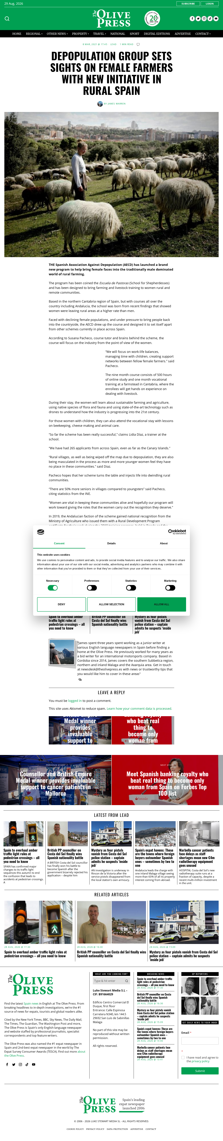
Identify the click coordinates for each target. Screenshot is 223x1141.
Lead (113, 44)
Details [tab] (111, 543)
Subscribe (188, 3)
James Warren (117, 103)
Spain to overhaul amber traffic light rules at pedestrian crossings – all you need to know (67, 622)
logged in (75, 701)
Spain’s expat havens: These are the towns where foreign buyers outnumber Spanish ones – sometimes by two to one (154, 857)
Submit (200, 1071)
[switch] (92, 588)
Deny (61, 604)
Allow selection (111, 604)
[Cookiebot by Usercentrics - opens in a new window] (171, 532)
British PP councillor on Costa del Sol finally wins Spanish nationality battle (110, 620)
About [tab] (164, 543)
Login (210, 3)
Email (186, 1032)
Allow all (161, 604)
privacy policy (200, 1061)
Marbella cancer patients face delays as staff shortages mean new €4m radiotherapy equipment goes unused (197, 857)
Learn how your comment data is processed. (139, 708)
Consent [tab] (59, 543)
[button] (126, 980)
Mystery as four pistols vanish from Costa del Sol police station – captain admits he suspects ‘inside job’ (153, 624)
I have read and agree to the (202, 1059)
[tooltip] (192, 18)
